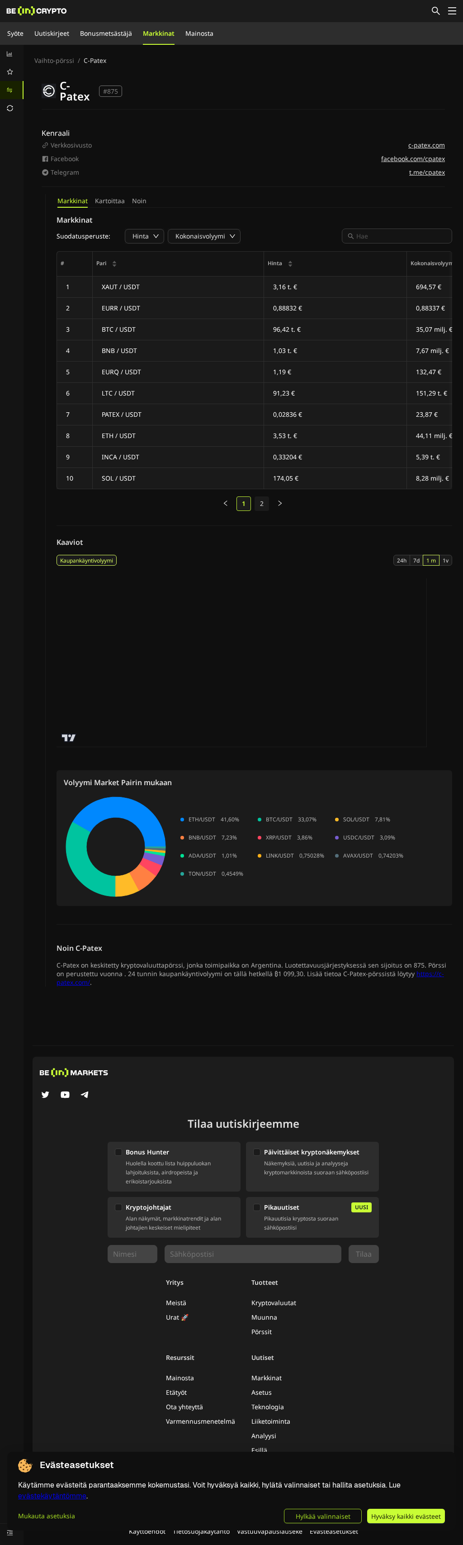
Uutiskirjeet (51, 33)
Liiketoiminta (270, 1421)
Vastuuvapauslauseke (269, 1531)
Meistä (176, 1302)
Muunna (264, 1317)
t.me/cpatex (427, 172)
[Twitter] (45, 1095)
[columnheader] (178, 264)
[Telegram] (85, 1095)
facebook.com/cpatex (413, 158)
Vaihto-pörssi (54, 60)
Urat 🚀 (177, 1317)
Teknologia (267, 1406)
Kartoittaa (110, 200)
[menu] (12, 81)
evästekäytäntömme (52, 1496)
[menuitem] (12, 54)
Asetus (261, 1392)
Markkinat (159, 33)
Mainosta (199, 33)
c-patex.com (426, 145)
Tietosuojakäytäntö (201, 1531)
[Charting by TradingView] (69, 738)
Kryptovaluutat (273, 1302)
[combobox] (401, 236)
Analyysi (263, 1435)
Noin (139, 200)
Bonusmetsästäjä (106, 33)
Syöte (15, 33)
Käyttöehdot (147, 1531)
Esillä (259, 1450)
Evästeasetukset (334, 1531)
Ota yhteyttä (184, 1406)
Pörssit (261, 1331)
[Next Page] (280, 503)
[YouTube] (65, 1095)
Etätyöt (176, 1392)
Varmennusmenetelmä (200, 1421)
